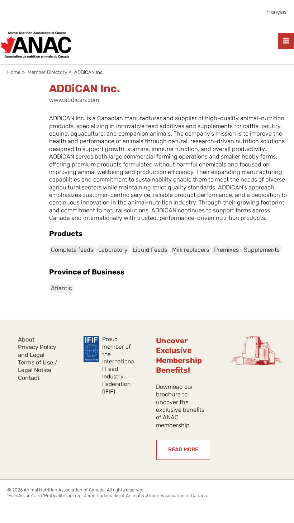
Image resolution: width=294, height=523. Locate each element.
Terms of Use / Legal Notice (37, 366)
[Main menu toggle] (286, 41)
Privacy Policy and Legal (37, 351)
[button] (183, 450)
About (26, 339)
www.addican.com (74, 99)
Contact (28, 377)
